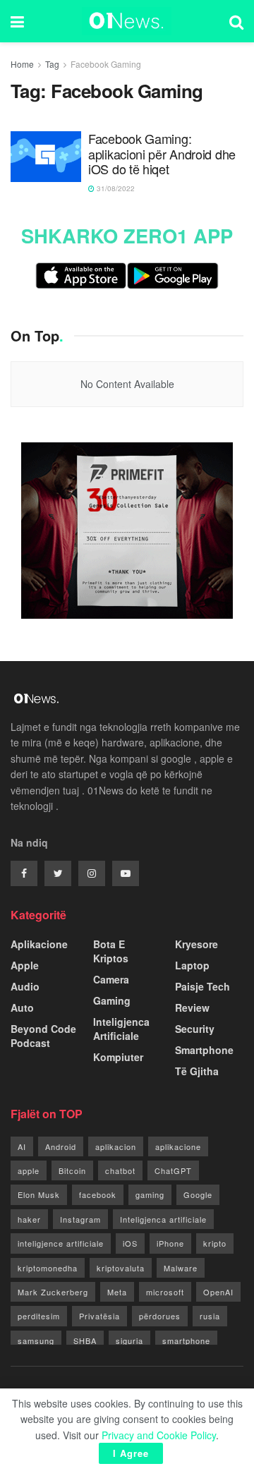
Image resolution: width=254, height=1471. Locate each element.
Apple (25, 965)
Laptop (192, 965)
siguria (129, 1340)
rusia (210, 1315)
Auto (22, 1007)
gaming (149, 1194)
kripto (214, 1243)
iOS (130, 1243)
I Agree (131, 1453)
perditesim (39, 1315)
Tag (52, 64)
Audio (25, 986)
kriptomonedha (48, 1267)
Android (60, 1146)
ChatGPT (173, 1170)
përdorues (160, 1315)
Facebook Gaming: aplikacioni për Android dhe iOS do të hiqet (162, 154)
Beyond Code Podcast (43, 1036)
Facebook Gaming (106, 64)
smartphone (186, 1340)
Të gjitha (197, 1071)
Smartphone (204, 1050)
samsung (36, 1340)
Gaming (112, 1000)
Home (22, 64)
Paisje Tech (202, 986)
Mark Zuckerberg (53, 1291)
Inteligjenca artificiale (163, 1219)
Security (194, 1029)
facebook (97, 1194)
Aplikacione (39, 944)
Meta (117, 1291)
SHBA (85, 1340)
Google (197, 1194)
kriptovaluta (121, 1267)
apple (29, 1170)
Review (192, 1007)
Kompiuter (118, 1057)
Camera (111, 979)
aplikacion (115, 1146)
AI (22, 1146)
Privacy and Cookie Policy (159, 1435)
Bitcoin (72, 1170)
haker (29, 1219)
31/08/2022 (115, 188)
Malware (181, 1267)
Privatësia (99, 1315)
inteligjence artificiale (61, 1243)
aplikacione (178, 1146)
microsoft (165, 1291)
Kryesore (196, 944)
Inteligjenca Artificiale (121, 1029)
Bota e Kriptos (110, 951)
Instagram (80, 1219)
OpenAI (218, 1291)
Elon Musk (39, 1194)
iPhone (170, 1243)
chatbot (120, 1170)
